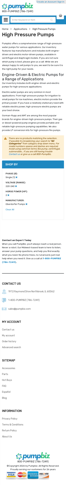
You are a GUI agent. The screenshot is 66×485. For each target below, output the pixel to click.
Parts (5, 374)
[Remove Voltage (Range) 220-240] (16, 186)
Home (5, 29)
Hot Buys (7, 380)
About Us (7, 436)
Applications (20, 29)
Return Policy (9, 430)
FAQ (4, 386)
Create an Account (47, 2)
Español (6, 391)
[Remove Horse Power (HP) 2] (8, 195)
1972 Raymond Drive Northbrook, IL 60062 (31, 291)
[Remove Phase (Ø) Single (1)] (16, 177)
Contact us (14, 154)
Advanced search (11, 347)
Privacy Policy (9, 418)
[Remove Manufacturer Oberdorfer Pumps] (26, 204)
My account (8, 335)
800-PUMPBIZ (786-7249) (33, 461)
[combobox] (33, 20)
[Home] (17, 6)
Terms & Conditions (12, 424)
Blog (4, 398)
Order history (9, 341)
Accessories (8, 368)
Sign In (60, 2)
